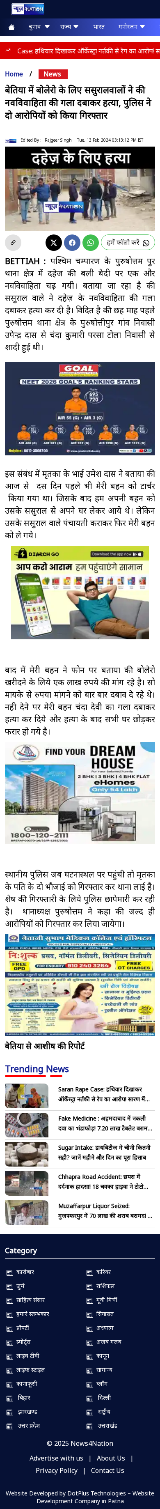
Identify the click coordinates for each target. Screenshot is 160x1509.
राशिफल (104, 1286)
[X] (54, 242)
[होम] (24, 10)
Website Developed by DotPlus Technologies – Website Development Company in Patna (80, 1497)
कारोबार (23, 1272)
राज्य (66, 26)
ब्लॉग (100, 1383)
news (52, 73)
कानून (101, 1356)
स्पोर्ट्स (21, 1342)
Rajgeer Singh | (60, 140)
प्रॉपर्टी (21, 1328)
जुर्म (19, 1286)
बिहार (21, 1397)
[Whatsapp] (90, 242)
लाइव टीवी (26, 1356)
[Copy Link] (13, 242)
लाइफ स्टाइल (29, 1369)
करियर (102, 1272)
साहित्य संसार (29, 1300)
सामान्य (102, 1369)
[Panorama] (80, 793)
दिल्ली (102, 1397)
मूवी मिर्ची (105, 1300)
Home (14, 73)
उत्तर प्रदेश (26, 1425)
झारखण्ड (25, 1411)
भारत (99, 26)
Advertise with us (56, 1458)
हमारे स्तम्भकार (31, 1314)
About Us (111, 1458)
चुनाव (36, 26)
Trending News (37, 1068)
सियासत (103, 1314)
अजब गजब (107, 1342)
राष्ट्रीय (101, 1411)
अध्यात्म (103, 1328)
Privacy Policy (57, 1470)
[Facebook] (72, 242)
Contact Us (107, 1470)
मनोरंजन (129, 26)
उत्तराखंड (105, 1425)
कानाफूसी (25, 1383)
